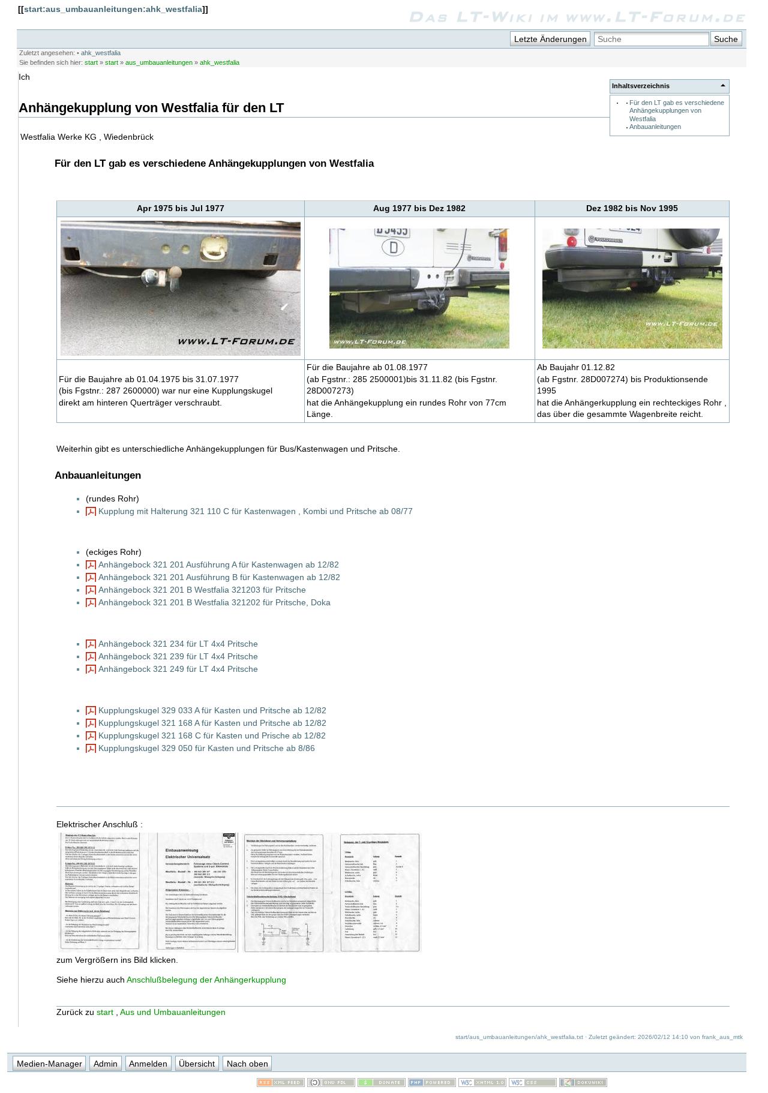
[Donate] (382, 1084)
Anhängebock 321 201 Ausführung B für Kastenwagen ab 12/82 (219, 577)
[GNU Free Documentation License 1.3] (331, 1084)
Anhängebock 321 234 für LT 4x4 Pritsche (178, 643)
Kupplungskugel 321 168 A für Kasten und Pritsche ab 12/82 (212, 723)
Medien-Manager (49, 1063)
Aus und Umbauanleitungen (173, 1012)
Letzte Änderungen (550, 39)
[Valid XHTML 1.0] (482, 1084)
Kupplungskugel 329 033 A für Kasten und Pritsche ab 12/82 (212, 710)
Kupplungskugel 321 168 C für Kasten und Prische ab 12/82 (212, 735)
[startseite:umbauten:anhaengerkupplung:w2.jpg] (148, 951)
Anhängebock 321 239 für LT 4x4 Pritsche (178, 656)
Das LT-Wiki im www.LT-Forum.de (576, 16)
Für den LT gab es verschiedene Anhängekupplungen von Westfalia (676, 110)
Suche (726, 39)
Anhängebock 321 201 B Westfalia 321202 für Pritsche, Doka (214, 602)
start (91, 62)
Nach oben (247, 1063)
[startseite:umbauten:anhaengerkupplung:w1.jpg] (332, 951)
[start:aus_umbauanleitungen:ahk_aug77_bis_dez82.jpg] (419, 347)
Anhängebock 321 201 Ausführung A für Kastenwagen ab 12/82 (218, 564)
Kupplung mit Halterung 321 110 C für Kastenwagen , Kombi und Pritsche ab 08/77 (255, 511)
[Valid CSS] (533, 1084)
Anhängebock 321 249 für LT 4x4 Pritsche (178, 669)
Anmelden (148, 1063)
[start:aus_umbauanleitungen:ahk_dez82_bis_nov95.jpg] (632, 347)
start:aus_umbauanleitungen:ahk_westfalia (113, 9)
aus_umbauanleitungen (159, 62)
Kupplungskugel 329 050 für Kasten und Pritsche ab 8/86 (206, 748)
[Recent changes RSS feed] (281, 1084)
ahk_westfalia (101, 52)
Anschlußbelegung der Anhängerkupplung (206, 979)
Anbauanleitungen (655, 126)
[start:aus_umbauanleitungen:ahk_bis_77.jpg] (180, 354)
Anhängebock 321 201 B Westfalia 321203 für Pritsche (202, 589)
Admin (106, 1063)
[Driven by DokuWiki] (583, 1084)
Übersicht (197, 1063)
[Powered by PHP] (432, 1084)
